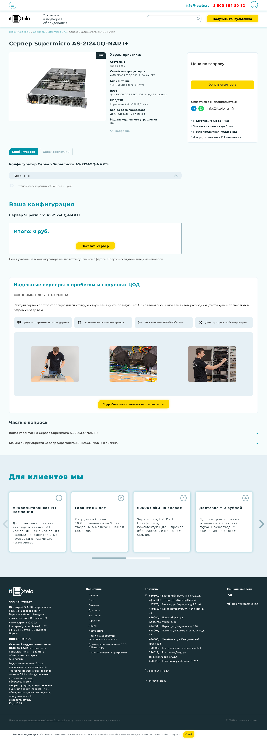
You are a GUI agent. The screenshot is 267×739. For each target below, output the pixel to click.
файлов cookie (110, 734)
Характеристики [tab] (56, 151)
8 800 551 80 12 (229, 5)
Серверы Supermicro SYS (50, 31)
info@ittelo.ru (198, 5)
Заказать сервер (95, 246)
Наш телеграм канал (245, 603)
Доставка (94, 610)
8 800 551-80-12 (159, 670)
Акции (92, 625)
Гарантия (94, 620)
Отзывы (94, 605)
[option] (57, 86)
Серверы (24, 31)
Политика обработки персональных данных (103, 637)
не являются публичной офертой (46, 720)
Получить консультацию (232, 19)
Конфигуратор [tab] (23, 151)
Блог (92, 600)
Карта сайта (96, 630)
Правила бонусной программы (108, 652)
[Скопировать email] (232, 108)
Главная (93, 595)
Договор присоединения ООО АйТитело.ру (108, 645)
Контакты (95, 615)
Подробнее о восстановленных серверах (131, 404)
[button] (261, 524)
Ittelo (12, 31)
